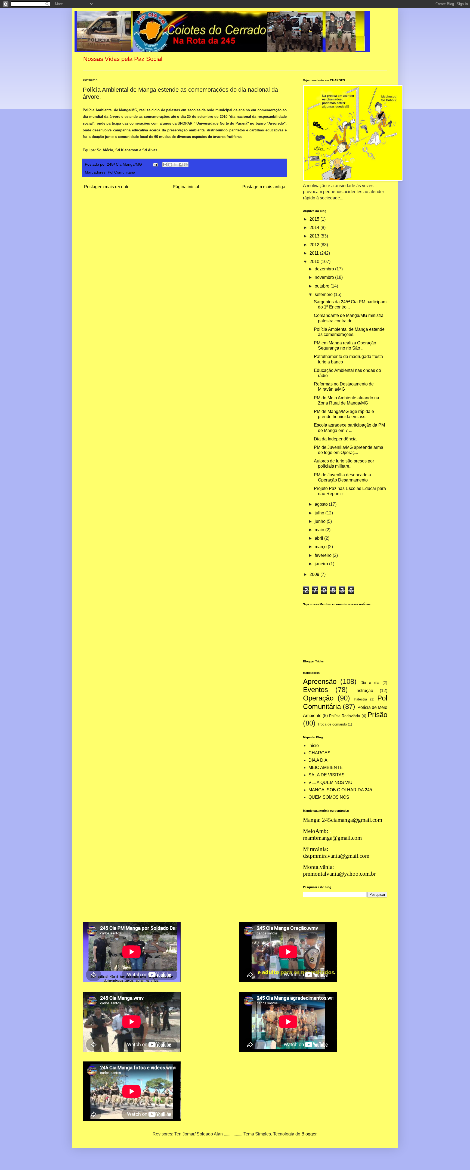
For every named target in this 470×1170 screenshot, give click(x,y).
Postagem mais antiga (263, 186)
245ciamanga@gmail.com (352, 820)
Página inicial (186, 186)
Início (313, 745)
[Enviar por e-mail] (165, 164)
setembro (324, 294)
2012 (315, 244)
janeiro (322, 563)
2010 (315, 261)
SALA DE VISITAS (326, 775)
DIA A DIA (317, 760)
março (321, 546)
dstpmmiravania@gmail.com (336, 856)
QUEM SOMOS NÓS (328, 797)
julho (320, 513)
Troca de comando (332, 724)
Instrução (364, 690)
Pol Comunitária (121, 172)
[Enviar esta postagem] (155, 164)
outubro (322, 286)
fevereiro (324, 555)
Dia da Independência (335, 439)
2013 (315, 236)
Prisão (377, 714)
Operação (318, 698)
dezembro (325, 269)
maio (320, 529)
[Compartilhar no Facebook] (180, 164)
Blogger (308, 1134)
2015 (315, 219)
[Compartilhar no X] (175, 164)
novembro (325, 277)
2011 (315, 253)
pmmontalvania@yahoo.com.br (339, 873)
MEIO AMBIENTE (325, 767)
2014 (315, 227)
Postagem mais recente (106, 186)
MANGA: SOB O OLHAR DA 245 (340, 790)
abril (319, 538)
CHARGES (319, 753)
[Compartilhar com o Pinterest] (185, 164)
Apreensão (319, 681)
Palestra (360, 699)
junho (321, 521)
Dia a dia (369, 682)
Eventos (315, 689)
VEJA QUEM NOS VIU (330, 782)
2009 (315, 574)
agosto (322, 504)
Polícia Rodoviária (344, 716)
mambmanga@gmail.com (332, 838)
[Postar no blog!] (170, 164)
